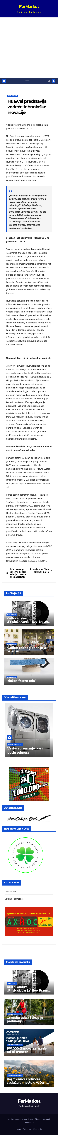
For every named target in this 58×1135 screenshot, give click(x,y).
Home (18, 1129)
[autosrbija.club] (29, 817)
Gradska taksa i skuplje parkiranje (25, 1019)
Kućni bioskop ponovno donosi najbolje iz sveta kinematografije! (17, 573)
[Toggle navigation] (27, 81)
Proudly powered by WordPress (20, 1119)
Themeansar (28, 1122)
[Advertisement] (29, 48)
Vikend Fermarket (15, 744)
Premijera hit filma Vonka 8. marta (39, 570)
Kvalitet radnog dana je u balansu (26, 649)
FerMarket (29, 6)
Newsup (45, 1119)
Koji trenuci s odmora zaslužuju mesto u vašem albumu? (26, 1082)
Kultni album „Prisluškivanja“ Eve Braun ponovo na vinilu (27, 621)
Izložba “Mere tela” (21, 681)
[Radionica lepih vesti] (25, 854)
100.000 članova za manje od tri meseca (27, 1050)
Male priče (37, 1129)
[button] (49, 81)
